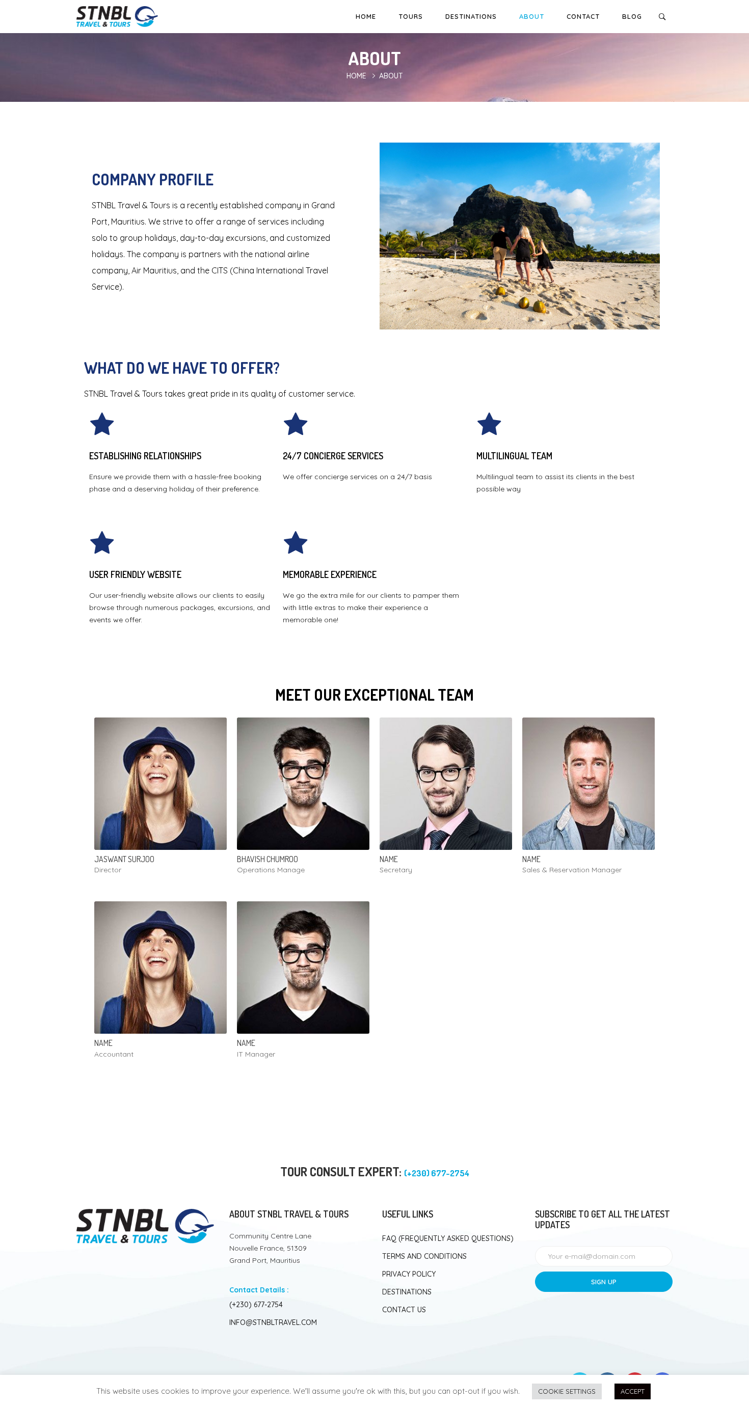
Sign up (604, 1282)
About (531, 16)
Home (366, 16)
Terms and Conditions (424, 1256)
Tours (410, 16)
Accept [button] (633, 1391)
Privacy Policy (409, 1274)
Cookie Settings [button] (567, 1391)
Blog (632, 16)
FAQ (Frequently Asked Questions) (448, 1238)
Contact (583, 16)
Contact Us (404, 1309)
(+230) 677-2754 (256, 1304)
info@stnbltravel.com (273, 1322)
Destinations (471, 16)
